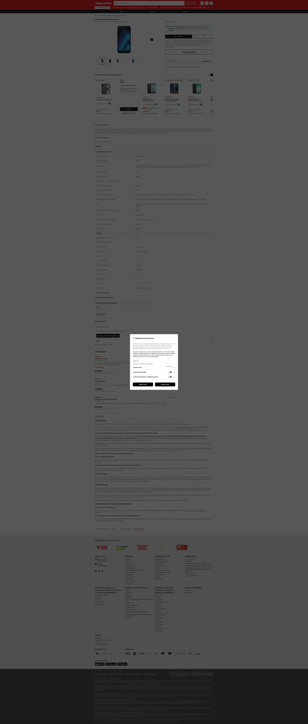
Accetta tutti (165, 384)
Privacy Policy (136, 363)
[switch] (170, 372)
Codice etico (143, 363)
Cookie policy (150, 363)
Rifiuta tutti (143, 384)
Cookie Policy (136, 360)
